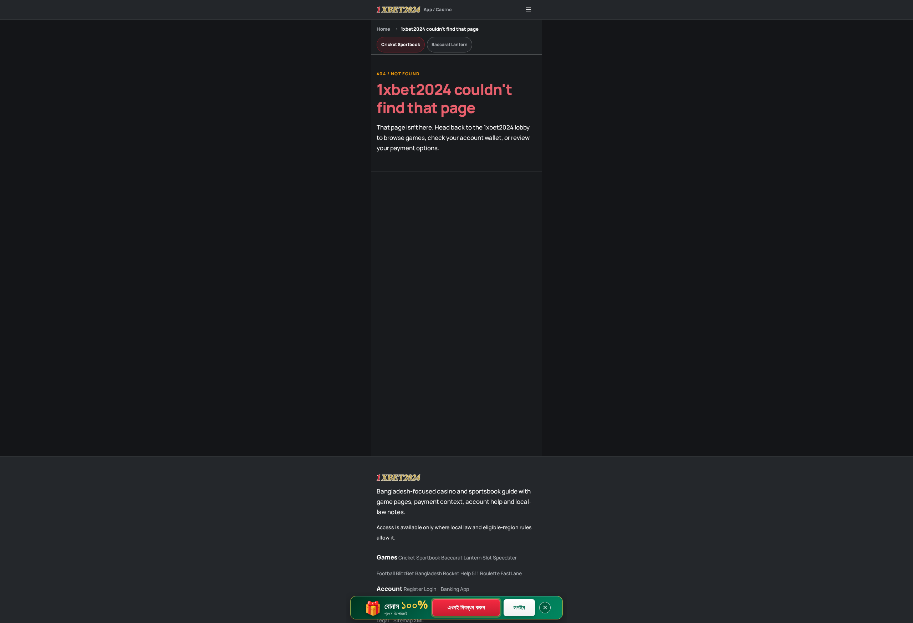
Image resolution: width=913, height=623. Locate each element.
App (464, 589)
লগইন (519, 607)
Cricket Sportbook (400, 44)
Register (413, 589)
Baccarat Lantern (450, 44)
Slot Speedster (500, 557)
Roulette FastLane (501, 573)
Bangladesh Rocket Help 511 (447, 573)
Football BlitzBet (395, 573)
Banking (450, 589)
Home (383, 29)
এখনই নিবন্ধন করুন (466, 607)
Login (430, 589)
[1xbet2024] (399, 478)
